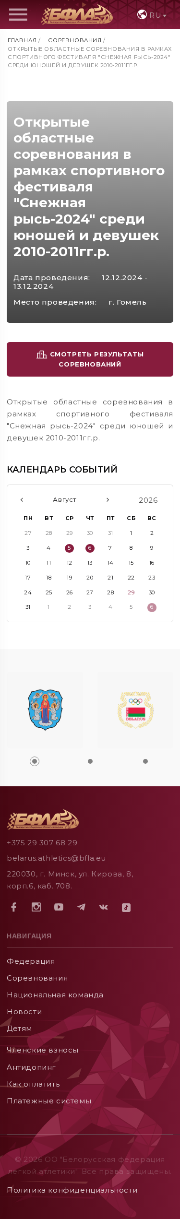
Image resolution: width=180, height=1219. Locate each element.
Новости (24, 1011)
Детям (19, 1028)
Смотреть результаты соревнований (96, 359)
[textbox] (151, 15)
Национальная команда (55, 994)
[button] (34, 761)
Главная (22, 40)
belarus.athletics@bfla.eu (56, 858)
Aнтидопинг (31, 1067)
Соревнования (74, 40)
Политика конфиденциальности (72, 1190)
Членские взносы (43, 1049)
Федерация (31, 961)
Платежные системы (49, 1100)
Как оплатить (33, 1084)
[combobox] (151, 14)
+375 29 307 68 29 (42, 842)
